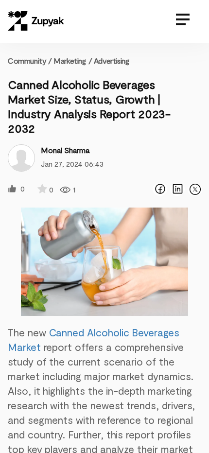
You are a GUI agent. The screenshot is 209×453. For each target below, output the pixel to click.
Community (30, 60)
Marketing (69, 60)
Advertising (111, 60)
